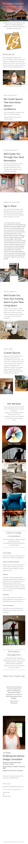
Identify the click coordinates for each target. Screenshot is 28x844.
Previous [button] (2, 272)
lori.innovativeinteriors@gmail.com (12, 789)
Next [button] (26, 272)
